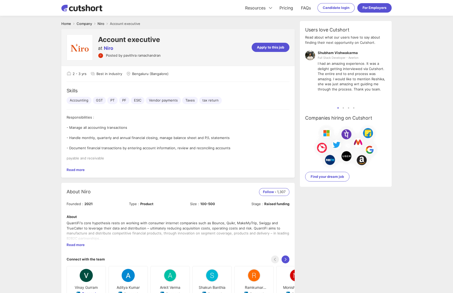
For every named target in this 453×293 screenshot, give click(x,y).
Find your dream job (327, 176)
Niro (108, 48)
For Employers (374, 8)
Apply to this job (270, 47)
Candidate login (336, 8)
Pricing (286, 7)
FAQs (306, 7)
